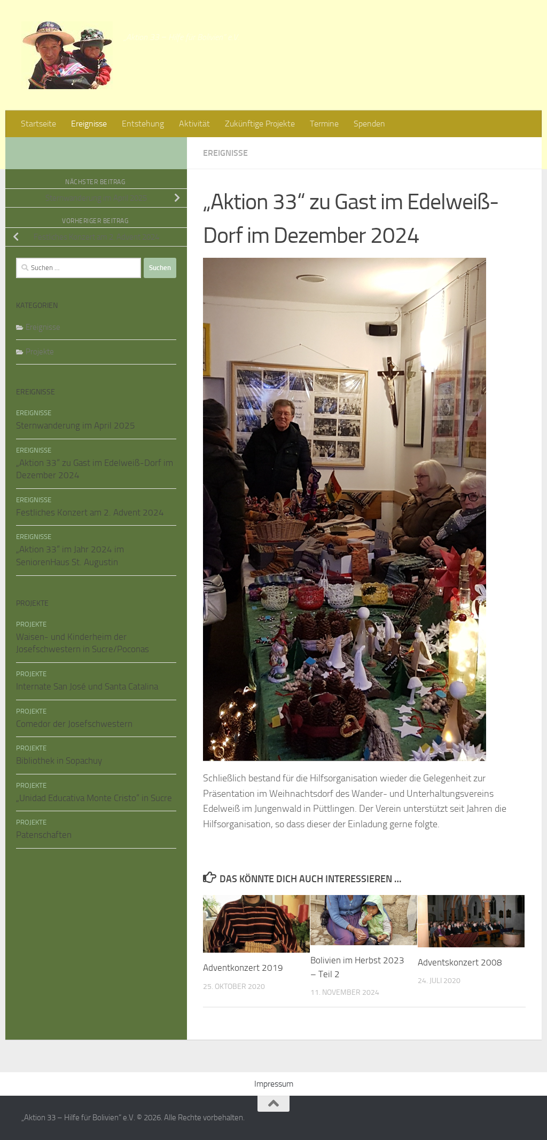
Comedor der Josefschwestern (74, 723)
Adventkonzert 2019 (243, 967)
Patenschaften (44, 834)
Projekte (40, 352)
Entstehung (143, 123)
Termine (324, 123)
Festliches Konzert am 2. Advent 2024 (90, 512)
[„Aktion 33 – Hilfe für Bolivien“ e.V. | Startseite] (67, 55)
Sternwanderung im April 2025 (75, 425)
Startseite (38, 123)
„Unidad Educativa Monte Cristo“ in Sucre (94, 798)
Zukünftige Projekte (260, 123)
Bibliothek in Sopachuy (59, 760)
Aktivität (194, 123)
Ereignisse (89, 123)
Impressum (273, 1084)
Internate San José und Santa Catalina (87, 686)
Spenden (369, 123)
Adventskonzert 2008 (460, 962)
